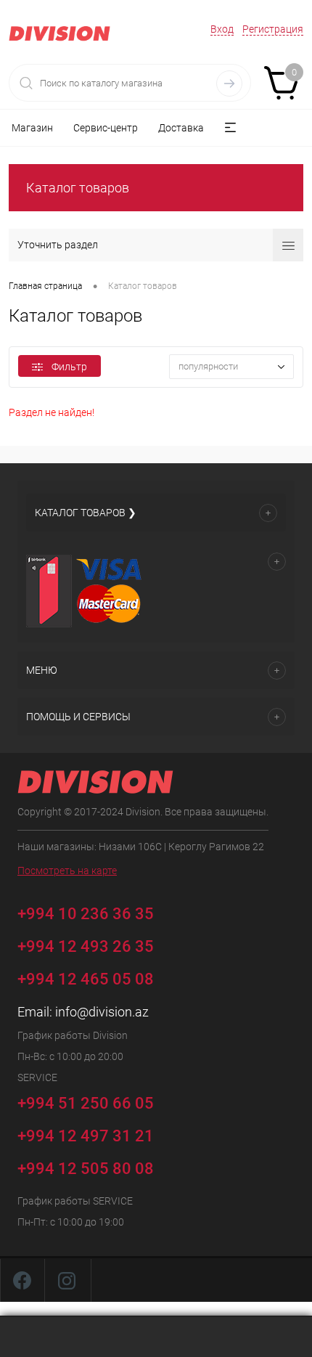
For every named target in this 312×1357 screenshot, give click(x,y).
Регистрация (272, 29)
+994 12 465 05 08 (85, 979)
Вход (222, 29)
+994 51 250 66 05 (87, 1102)
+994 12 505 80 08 (85, 1168)
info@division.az (102, 1011)
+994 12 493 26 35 (85, 946)
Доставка (181, 128)
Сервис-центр (105, 128)
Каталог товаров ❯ (85, 512)
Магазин (32, 128)
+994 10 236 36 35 (87, 913)
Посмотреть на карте (67, 870)
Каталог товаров (77, 187)
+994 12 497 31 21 (85, 1136)
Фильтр (69, 366)
